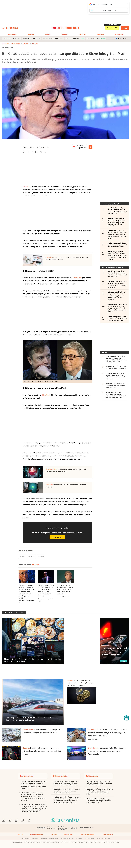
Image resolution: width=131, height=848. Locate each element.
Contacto (20, 834)
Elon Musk (46, 395)
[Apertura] (40, 828)
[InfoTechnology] (87, 828)
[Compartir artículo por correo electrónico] (41, 152)
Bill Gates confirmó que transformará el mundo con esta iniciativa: (117, 245)
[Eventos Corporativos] (51, 828)
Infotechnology (15, 44)
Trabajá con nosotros (107, 834)
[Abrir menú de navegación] (3, 28)
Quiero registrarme (57, 537)
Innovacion (64, 34)
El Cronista (5, 44)
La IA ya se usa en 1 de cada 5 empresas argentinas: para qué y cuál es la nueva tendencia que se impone (117, 234)
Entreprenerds (119, 34)
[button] (126, 718)
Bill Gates (35, 44)
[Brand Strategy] (62, 828)
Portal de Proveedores (87, 834)
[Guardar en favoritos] (90, 147)
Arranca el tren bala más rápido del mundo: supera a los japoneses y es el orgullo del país (117, 210)
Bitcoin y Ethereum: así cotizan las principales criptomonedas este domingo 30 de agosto (117, 284)
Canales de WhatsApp (36, 834)
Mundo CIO (82, 34)
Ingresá (125, 28)
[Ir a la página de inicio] (12, 28)
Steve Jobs (78, 277)
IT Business (100, 34)
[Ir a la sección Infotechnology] (65, 28)
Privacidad (79, 838)
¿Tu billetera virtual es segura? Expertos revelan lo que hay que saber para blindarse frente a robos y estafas (117, 255)
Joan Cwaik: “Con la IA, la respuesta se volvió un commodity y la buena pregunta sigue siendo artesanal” (117, 222)
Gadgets (47, 34)
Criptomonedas (12, 34)
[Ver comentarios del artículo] (45, 152)
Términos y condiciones (67, 838)
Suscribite (54, 834)
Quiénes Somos (68, 834)
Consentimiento (89, 838)
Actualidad (31, 34)
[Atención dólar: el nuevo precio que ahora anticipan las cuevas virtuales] (11, 735)
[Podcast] (73, 828)
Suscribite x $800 (112, 28)
